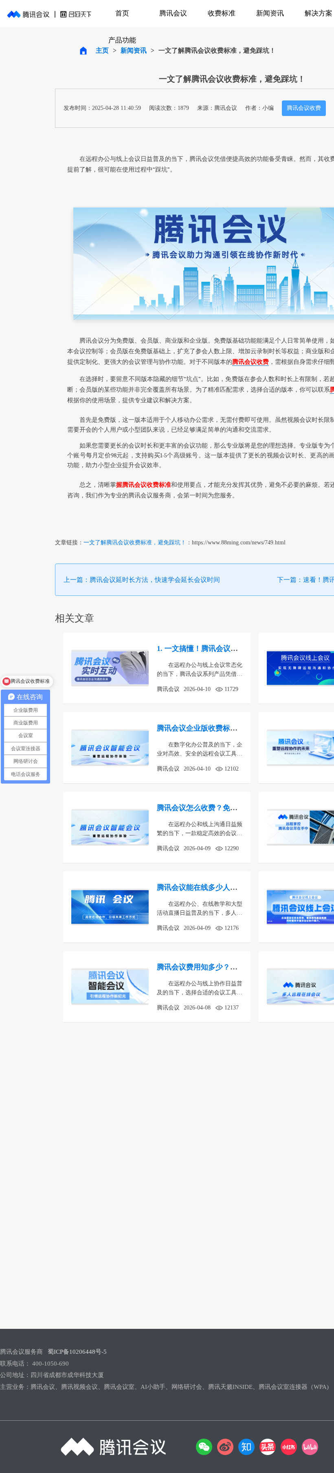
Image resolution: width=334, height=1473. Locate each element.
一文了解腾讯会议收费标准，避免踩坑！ (135, 542)
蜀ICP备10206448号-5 (77, 1351)
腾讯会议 (173, 13)
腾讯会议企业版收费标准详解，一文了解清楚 (230, 728)
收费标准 (221, 13)
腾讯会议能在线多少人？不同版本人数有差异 (230, 887)
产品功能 (122, 40)
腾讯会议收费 (304, 108)
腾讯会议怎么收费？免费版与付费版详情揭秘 (230, 808)
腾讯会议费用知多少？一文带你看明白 (219, 967)
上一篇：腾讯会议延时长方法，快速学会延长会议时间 (142, 579)
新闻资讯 (270, 13)
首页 (122, 13)
